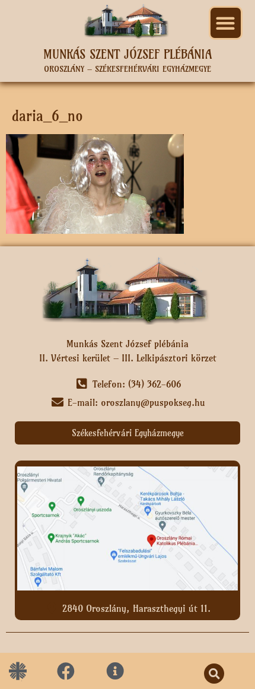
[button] (226, 23)
